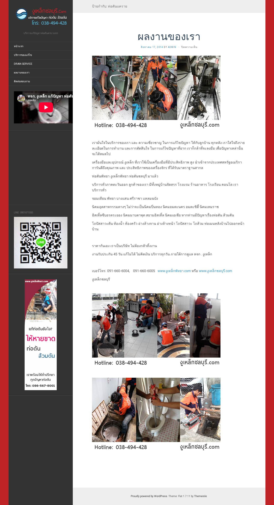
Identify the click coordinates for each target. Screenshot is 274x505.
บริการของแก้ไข (23, 55)
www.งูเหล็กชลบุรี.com (215, 271)
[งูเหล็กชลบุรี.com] (41, 17)
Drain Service (23, 63)
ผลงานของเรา (22, 72)
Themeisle (200, 496)
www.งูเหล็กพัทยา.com (174, 271)
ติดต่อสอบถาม (22, 81)
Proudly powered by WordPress (149, 496)
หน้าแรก (18, 46)
